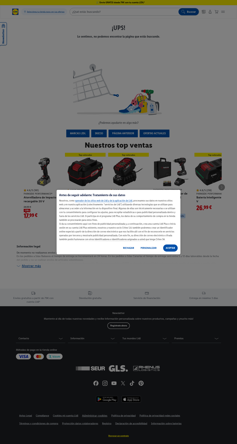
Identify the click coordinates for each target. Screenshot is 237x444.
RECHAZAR (128, 247)
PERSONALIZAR (149, 247)
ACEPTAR (170, 247)
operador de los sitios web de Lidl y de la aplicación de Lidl (103, 200)
